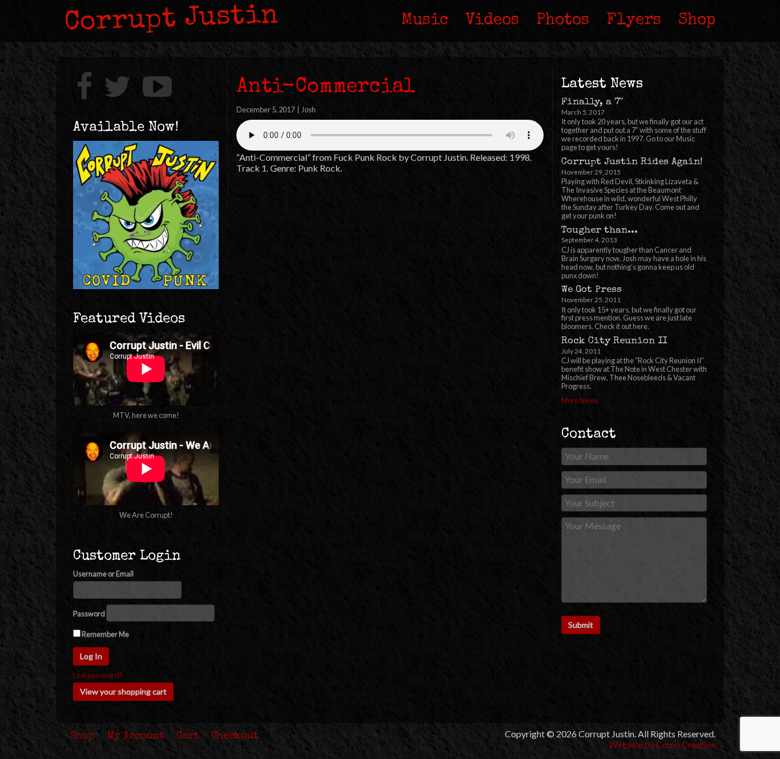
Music (424, 21)
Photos (562, 21)
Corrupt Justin (171, 20)
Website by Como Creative (662, 744)
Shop (696, 21)
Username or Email (103, 574)
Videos (492, 21)
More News (579, 400)
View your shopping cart (123, 691)
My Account (135, 736)
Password (89, 614)
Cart (187, 736)
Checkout (235, 736)
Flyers (633, 21)
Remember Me (105, 634)
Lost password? (98, 675)
